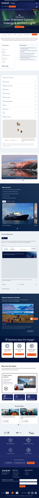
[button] (21, 131)
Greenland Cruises (4, 9)
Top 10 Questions (16, 473)
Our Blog (26, 474)
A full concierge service (31, 399)
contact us (6, 242)
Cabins (13, 201)
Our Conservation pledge (19, 399)
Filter (3, 238)
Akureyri (9, 140)
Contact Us (27, 473)
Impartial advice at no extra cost (7, 399)
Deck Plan (8, 201)
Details (4, 201)
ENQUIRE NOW (34, 34)
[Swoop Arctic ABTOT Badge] (6, 433)
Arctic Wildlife (15, 474)
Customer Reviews (16, 477)
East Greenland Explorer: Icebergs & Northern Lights (16, 9)
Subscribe (22, 486)
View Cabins (33, 248)
